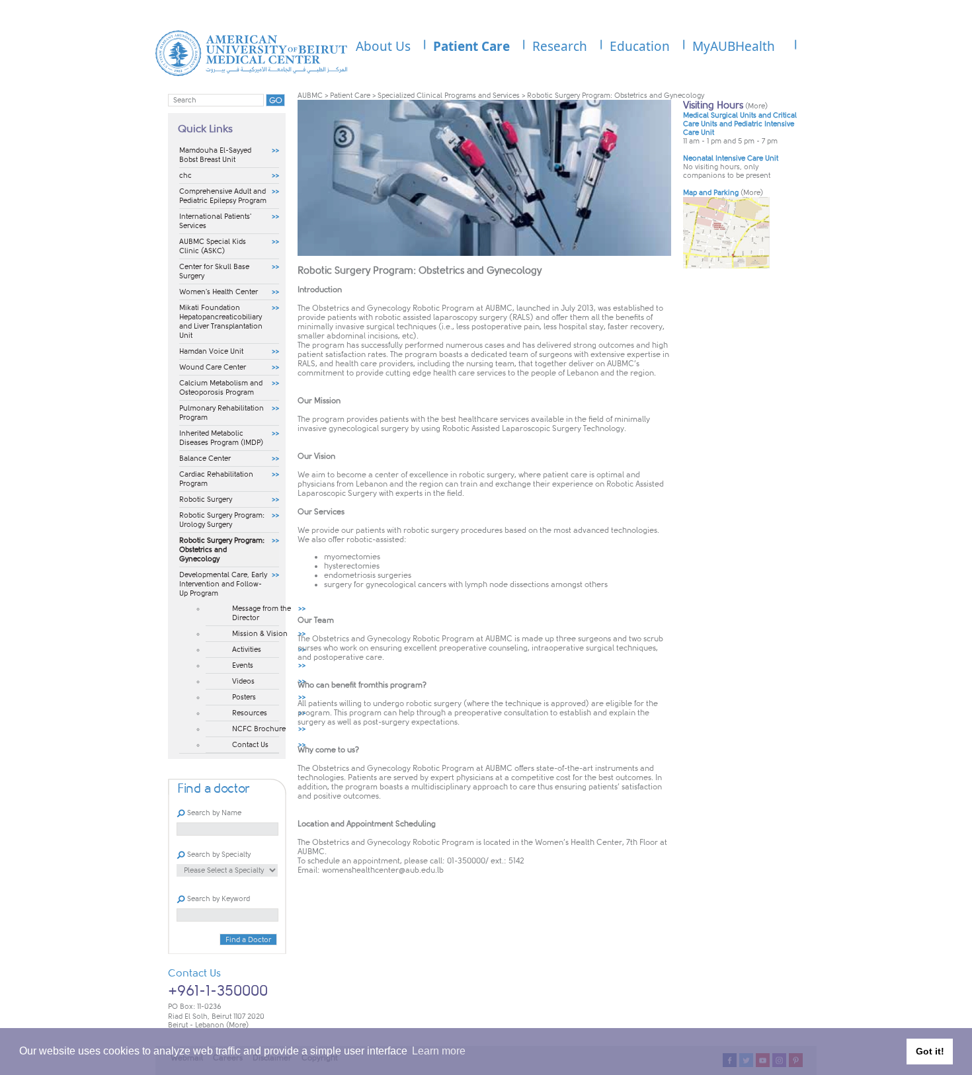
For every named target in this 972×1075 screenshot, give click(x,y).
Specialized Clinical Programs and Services (449, 95)
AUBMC (310, 95)
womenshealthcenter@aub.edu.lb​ (383, 870)
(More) (237, 1025)
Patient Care (350, 95)
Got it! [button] (930, 1051)
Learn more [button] (439, 1050)
